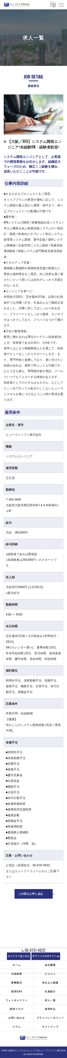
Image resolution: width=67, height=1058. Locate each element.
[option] (33, 114)
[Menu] (61, 5)
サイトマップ (50, 1026)
